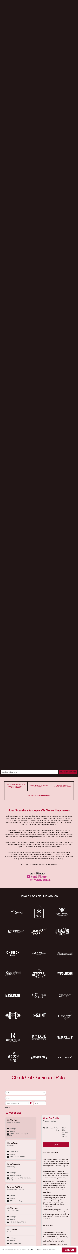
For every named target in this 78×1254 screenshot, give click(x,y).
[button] (15, 912)
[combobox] (6, 1093)
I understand (69, 1250)
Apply (56, 1145)
